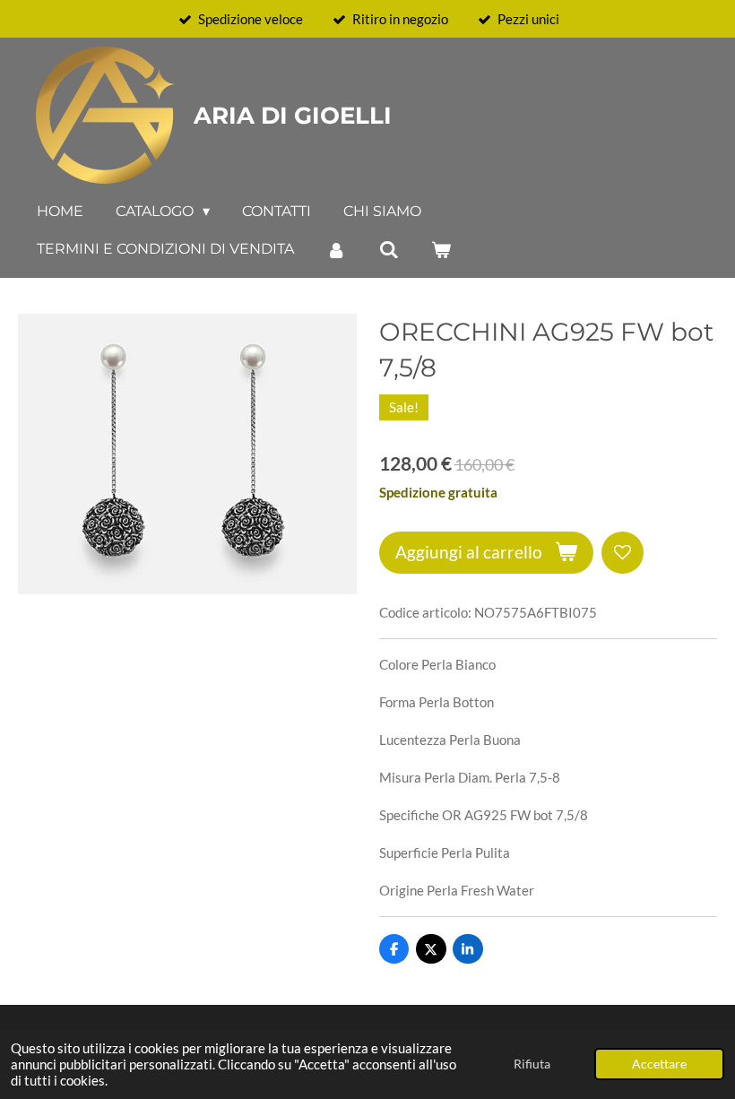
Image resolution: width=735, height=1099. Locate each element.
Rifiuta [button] (532, 1064)
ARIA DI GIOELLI (293, 115)
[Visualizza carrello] (441, 249)
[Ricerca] (388, 249)
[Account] (336, 249)
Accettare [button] (659, 1064)
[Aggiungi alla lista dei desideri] (622, 553)
